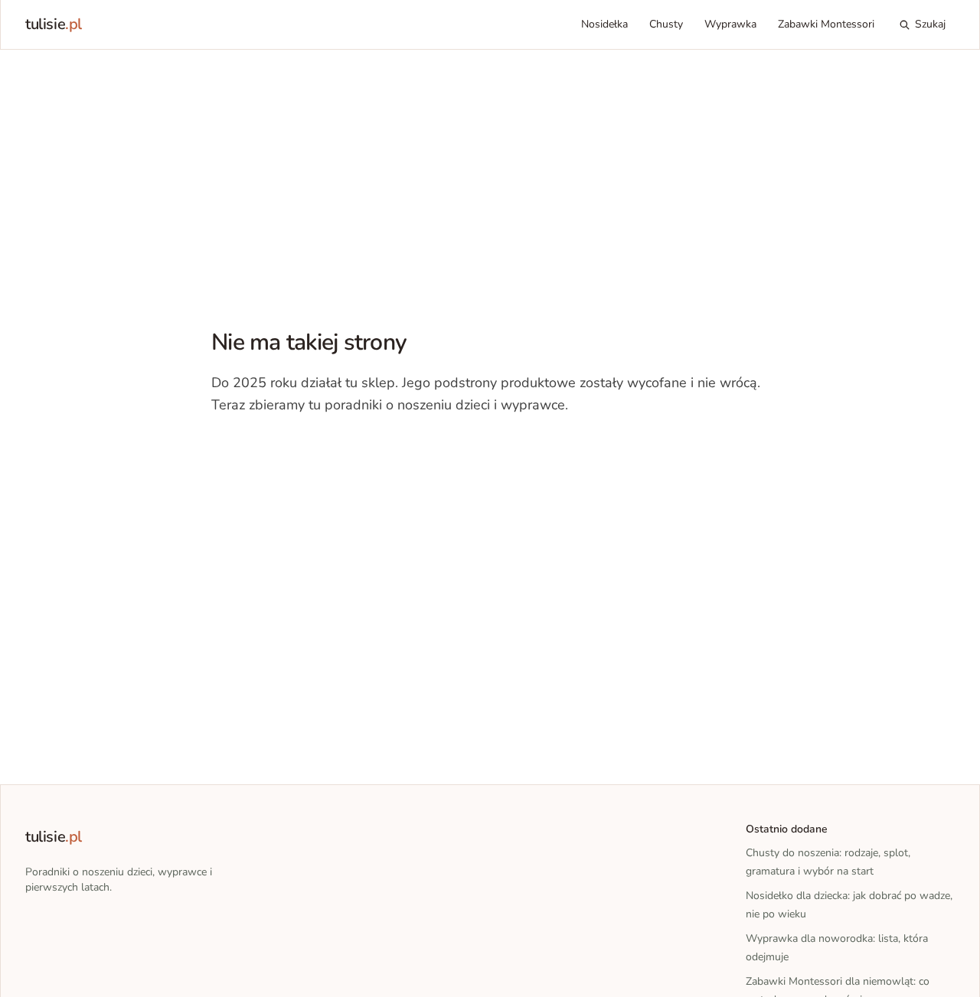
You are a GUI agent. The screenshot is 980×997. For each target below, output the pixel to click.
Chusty (666, 24)
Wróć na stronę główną (291, 451)
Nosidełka (604, 24)
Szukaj (930, 24)
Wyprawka (730, 24)
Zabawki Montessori (826, 24)
